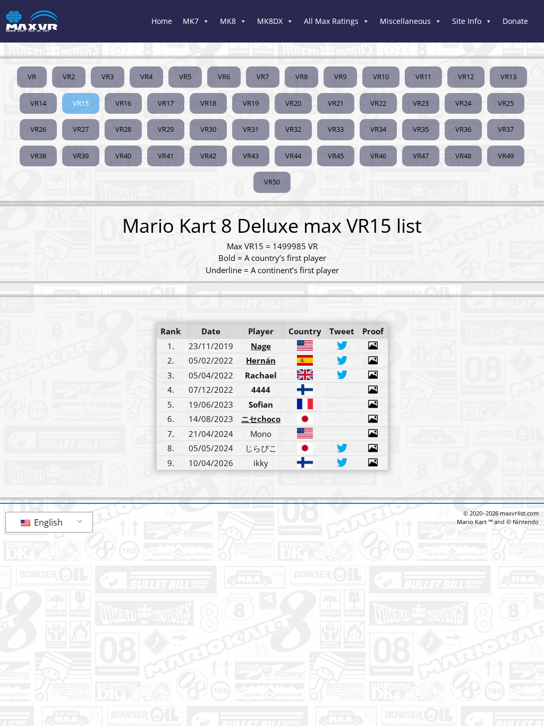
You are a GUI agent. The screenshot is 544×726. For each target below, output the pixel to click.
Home (161, 21)
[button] (80, 103)
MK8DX (270, 21)
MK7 (191, 21)
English (47, 522)
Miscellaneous (405, 21)
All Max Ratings (331, 21)
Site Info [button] (466, 21)
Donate (515, 21)
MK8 (228, 21)
